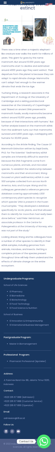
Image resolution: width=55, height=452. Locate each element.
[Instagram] (12, 431)
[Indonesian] (51, 4)
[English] (47, 4)
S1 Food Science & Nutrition (23, 308)
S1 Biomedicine (17, 295)
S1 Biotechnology (18, 299)
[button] (5, 2)
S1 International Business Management (29, 324)
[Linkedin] (6, 431)
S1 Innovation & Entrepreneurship (26, 320)
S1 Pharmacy (16, 291)
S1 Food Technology (20, 303)
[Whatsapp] (44, 441)
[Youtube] (18, 431)
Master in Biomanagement (23, 343)
